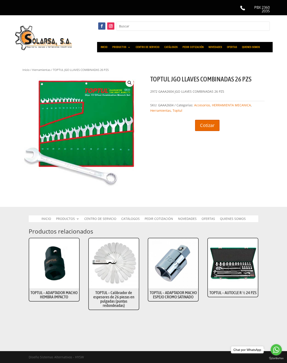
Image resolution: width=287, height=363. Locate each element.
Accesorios (202, 105)
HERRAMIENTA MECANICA (231, 105)
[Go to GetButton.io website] (276, 358)
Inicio (26, 70)
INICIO (104, 47)
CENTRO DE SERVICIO (147, 47)
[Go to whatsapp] (276, 349)
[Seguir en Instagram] (110, 26)
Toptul (177, 110)
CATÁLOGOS (171, 47)
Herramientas (41, 70)
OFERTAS (232, 47)
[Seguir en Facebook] (101, 26)
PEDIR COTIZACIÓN (193, 47)
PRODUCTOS (119, 47)
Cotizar (207, 125)
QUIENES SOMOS (251, 47)
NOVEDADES (215, 47)
